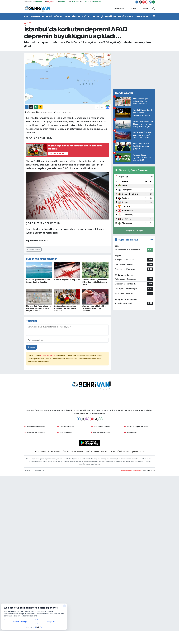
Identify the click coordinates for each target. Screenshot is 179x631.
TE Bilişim (137, 471)
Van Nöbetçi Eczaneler (36, 427)
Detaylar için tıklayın (134, 231)
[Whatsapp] (101, 419)
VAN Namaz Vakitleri (102, 427)
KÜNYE (27, 471)
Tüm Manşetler (66, 432)
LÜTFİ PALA (31, 112)
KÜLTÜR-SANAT (125, 17)
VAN (26, 17)
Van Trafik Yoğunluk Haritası (137, 427)
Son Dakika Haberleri (101, 432)
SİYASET (76, 17)
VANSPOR (35, 17)
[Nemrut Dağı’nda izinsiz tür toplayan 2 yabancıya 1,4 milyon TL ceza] (39, 296)
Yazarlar (146, 9)
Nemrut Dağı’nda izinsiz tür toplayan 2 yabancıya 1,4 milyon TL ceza (38, 308)
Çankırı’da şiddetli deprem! (67, 280)
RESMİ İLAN (110, 17)
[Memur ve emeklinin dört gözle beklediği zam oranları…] (95, 296)
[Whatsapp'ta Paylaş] (36, 107)
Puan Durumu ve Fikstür (36, 432)
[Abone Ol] (107, 107)
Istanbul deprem (33, 249)
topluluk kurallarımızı (48, 355)
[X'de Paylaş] (31, 107)
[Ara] (153, 8)
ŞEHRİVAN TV (141, 17)
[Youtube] (92, 419)
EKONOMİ (47, 17)
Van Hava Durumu (67, 427)
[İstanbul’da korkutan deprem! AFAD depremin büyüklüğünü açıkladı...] (67, 78)
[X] (83, 419)
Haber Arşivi (132, 432)
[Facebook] (79, 419)
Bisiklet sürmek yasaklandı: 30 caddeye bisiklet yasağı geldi (94, 282)
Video (133, 9)
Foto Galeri (119, 9)
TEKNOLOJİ (97, 17)
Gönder (31, 347)
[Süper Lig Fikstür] (152, 240)
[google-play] (89, 443)
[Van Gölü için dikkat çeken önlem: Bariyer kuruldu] (39, 270)
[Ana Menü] (154, 16)
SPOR (67, 17)
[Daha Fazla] (40, 107)
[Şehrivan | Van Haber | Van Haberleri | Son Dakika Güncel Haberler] (38, 9)
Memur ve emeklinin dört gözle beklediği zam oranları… (94, 308)
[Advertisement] (134, 70)
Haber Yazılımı (126, 471)
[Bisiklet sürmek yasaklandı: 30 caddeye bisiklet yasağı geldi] (95, 270)
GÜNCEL (58, 17)
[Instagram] (87, 419)
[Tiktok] (96, 419)
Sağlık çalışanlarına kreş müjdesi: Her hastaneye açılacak (65, 308)
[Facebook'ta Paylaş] (26, 107)
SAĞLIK (86, 17)
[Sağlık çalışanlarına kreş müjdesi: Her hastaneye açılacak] (67, 296)
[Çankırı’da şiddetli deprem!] (67, 270)
